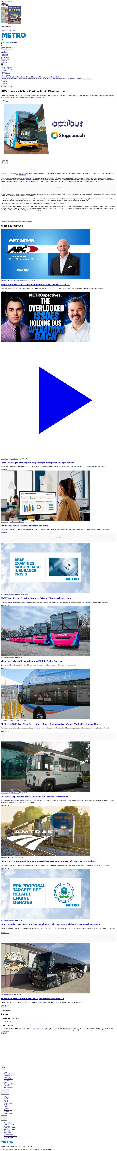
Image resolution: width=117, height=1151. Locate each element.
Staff (11, 994)
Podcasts (28, 77)
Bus (2, 43)
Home (2, 87)
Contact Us (57, 78)
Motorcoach (4, 54)
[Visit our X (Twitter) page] (5, 1014)
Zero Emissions (5, 73)
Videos (15, 77)
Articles (17, 1)
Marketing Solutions (29, 78)
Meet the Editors (12, 78)
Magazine (3, 77)
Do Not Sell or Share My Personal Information (38, 1149)
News (13, 1)
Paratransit (4, 60)
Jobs (32, 77)
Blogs (11, 77)
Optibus (29, 178)
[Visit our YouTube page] (7, 1014)
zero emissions (14, 221)
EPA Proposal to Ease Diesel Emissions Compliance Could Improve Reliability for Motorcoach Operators (50, 924)
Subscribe (3, 30)
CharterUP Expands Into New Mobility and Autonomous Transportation (34, 796)
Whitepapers (43, 77)
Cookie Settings (87, 78)
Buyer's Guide (55, 77)
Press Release (50, 78)
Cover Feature (8, 1)
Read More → (5, 291)
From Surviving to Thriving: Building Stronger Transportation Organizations (37, 463)
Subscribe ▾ (4, 5)
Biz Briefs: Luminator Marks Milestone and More (24, 526)
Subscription (4, 78)
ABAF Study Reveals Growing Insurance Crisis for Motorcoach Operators (36, 598)
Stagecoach (4, 173)
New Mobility (5, 57)
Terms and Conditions (75, 78)
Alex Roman (14, 459)
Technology (4, 70)
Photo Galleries (21, 77)
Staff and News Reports (17, 280)
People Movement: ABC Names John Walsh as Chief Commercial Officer (35, 284)
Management (4, 51)
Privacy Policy (65, 78)
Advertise (20, 78)
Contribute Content (40, 78)
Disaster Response (6, 47)
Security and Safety (6, 67)
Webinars (36, 77)
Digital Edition (11, 30)
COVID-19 (22, 175)
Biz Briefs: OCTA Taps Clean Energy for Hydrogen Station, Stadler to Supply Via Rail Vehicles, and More (50, 724)
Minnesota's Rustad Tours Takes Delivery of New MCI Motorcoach (32, 998)
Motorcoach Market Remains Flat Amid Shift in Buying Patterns (31, 661)
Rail (2, 64)
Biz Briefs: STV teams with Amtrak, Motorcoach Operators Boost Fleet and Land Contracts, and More (49, 861)
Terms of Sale (21, 1149)
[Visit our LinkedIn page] (3, 1014)
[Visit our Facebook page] (2, 1014)
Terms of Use (13, 1149)
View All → (4, 1007)
